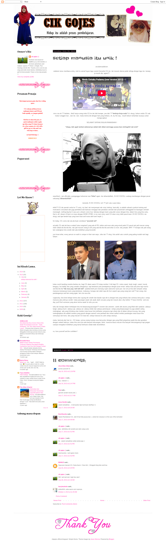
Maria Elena (24, 360)
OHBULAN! (24, 321)
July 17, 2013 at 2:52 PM (66, 456)
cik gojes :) (62, 378)
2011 (21, 304)
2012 (21, 301)
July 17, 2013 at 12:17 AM (66, 395)
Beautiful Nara (25, 341)
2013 (21, 274)
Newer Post (57, 500)
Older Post (146, 500)
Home (102, 500)
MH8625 (61, 462)
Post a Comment (61, 496)
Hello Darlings (24, 374)
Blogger (111, 539)
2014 (21, 272)
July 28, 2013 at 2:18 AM (66, 480)
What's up (23, 362)
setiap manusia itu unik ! (29, 279)
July (22, 277)
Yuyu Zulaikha (25, 373)
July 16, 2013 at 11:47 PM (66, 383)
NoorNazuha (62, 414)
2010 (21, 306)
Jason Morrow (95, 539)
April (23, 289)
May (22, 286)
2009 (21, 309)
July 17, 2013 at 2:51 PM (66, 432)
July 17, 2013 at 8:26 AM (66, 408)
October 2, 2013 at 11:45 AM (67, 492)
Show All (45, 407)
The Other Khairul (26, 387)
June (23, 283)
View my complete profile (25, 77)
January (24, 297)
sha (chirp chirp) (64, 366)
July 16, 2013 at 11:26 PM (66, 371)
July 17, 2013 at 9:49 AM (66, 420)
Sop (59, 390)
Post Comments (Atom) (69, 504)
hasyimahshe (63, 486)
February (24, 294)
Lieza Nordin (62, 402)
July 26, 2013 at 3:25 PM (66, 468)
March (23, 291)
